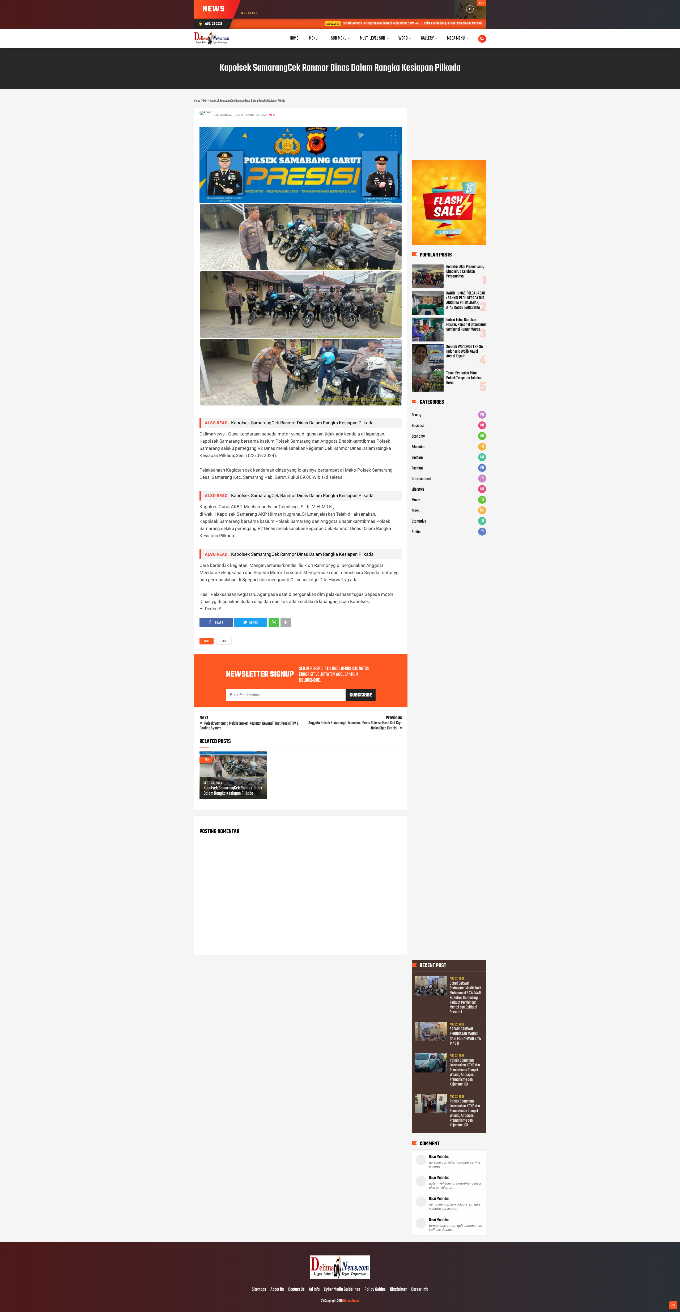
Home (294, 38)
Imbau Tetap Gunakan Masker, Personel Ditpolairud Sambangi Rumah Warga (466, 325)
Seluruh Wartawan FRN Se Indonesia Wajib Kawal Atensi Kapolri (464, 351)
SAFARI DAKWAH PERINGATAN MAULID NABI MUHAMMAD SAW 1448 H (465, 1036)
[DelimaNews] (339, 1278)
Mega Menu (456, 38)
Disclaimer (398, 1290)
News (415, 510)
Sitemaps (259, 1290)
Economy (418, 436)
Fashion (417, 468)
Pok (224, 641)
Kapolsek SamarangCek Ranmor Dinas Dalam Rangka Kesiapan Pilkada (302, 422)
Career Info (419, 1290)
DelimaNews (351, 1301)
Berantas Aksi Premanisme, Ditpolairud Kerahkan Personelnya (465, 271)
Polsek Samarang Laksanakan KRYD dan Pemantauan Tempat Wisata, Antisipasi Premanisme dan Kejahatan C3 (465, 1072)
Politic (416, 532)
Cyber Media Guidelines (342, 1290)
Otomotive (419, 521)
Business (418, 425)
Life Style (418, 489)
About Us (277, 1290)
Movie (416, 500)
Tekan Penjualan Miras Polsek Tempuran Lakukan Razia (464, 378)
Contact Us (296, 1290)
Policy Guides (375, 1290)
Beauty (416, 415)
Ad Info (314, 1290)
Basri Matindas (439, 1157)
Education (419, 447)
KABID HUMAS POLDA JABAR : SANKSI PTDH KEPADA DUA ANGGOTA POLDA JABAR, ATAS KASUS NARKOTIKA (465, 300)
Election (417, 457)
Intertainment (421, 479)
